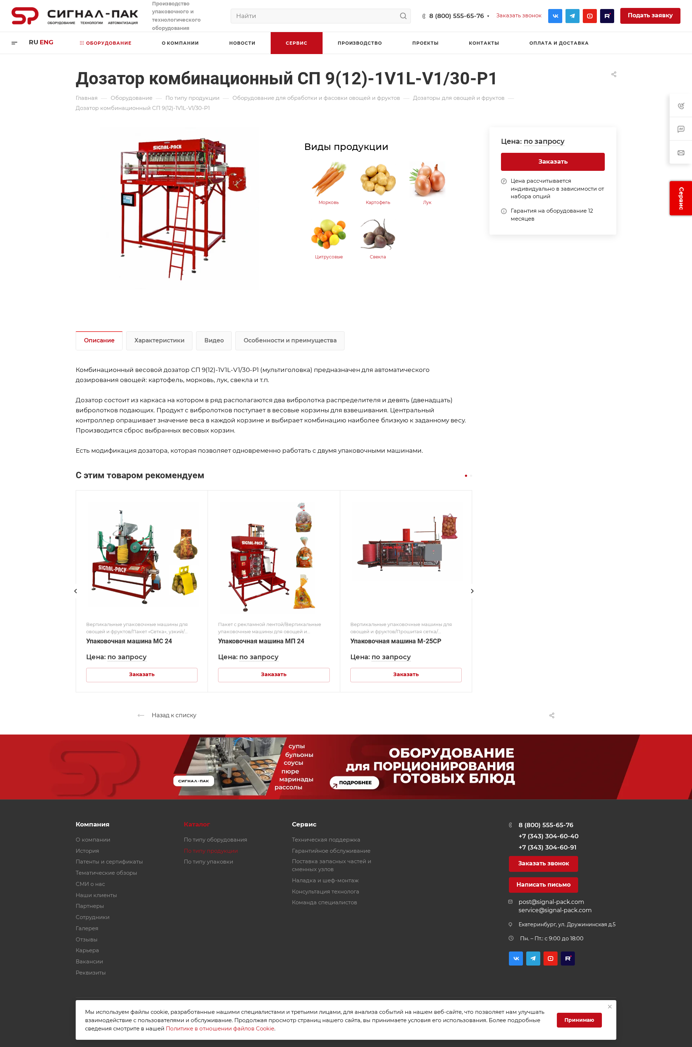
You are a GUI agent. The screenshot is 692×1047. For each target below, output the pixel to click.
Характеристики (159, 340)
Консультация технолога (325, 891)
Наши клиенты (96, 895)
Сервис (304, 824)
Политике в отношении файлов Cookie (220, 1028)
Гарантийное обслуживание (331, 851)
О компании (93, 840)
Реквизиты (91, 973)
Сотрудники (93, 917)
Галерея (87, 928)
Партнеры (90, 906)
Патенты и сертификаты (109, 862)
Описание (99, 340)
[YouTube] (590, 16)
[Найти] (405, 16)
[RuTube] (607, 16)
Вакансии (89, 961)
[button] (466, 476)
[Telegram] (572, 16)
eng (46, 42)
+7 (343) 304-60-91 (547, 847)
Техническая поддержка (326, 840)
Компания (93, 824)
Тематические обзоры (106, 873)
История (87, 851)
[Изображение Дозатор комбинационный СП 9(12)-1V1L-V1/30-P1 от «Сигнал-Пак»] (179, 208)
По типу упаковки (208, 862)
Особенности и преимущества (290, 340)
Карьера (87, 950)
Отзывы (87, 939)
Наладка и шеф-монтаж (325, 880)
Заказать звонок (543, 863)
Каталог (197, 824)
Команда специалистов (324, 902)
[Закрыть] (609, 1006)
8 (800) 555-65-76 (456, 15)
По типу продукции (211, 851)
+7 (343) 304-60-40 (548, 836)
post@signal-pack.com (551, 902)
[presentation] (75, 598)
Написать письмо (543, 884)
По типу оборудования (215, 840)
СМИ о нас (90, 884)
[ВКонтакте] (555, 16)
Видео (214, 340)
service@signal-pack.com (555, 910)
